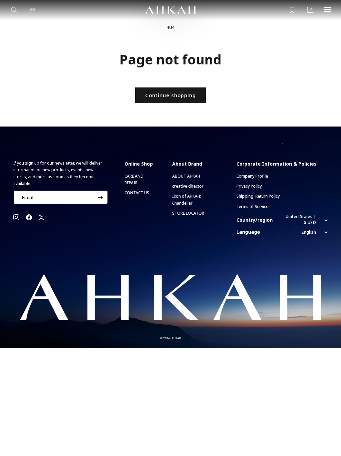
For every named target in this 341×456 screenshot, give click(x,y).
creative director (187, 186)
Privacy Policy (249, 186)
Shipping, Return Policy (258, 196)
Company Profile (252, 176)
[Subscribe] (100, 197)
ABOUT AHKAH (186, 176)
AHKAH (176, 338)
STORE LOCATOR (188, 213)
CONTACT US (137, 193)
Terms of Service (252, 206)
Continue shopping (170, 95)
